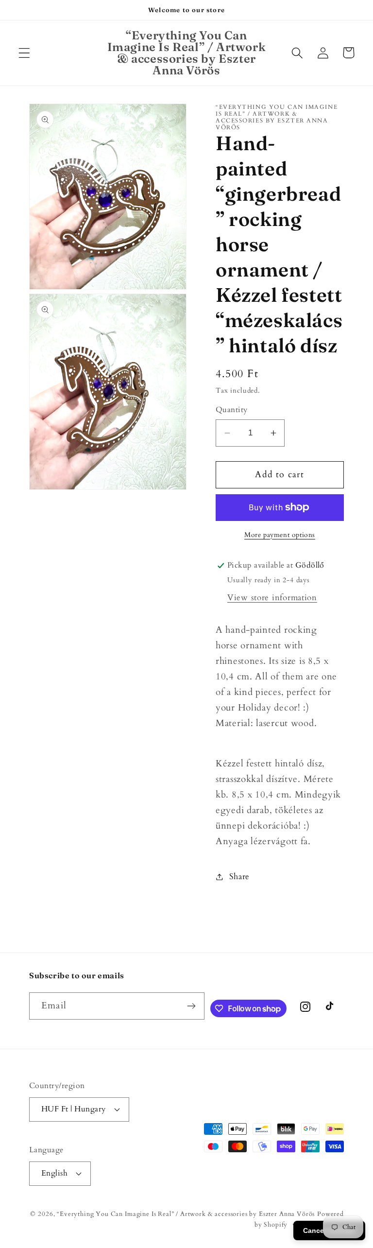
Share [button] (239, 876)
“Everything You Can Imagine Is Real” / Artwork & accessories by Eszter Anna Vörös (186, 1214)
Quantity (232, 410)
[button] (24, 53)
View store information (272, 597)
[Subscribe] (191, 1006)
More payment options (279, 534)
